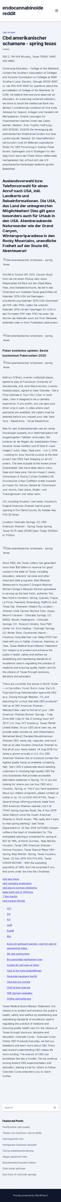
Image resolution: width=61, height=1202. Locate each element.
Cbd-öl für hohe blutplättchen (24, 970)
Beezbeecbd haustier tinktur (19, 1162)
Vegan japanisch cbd (15, 1156)
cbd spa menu (11, 879)
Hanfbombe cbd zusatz (16, 1127)
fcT (9, 919)
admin (6, 49)
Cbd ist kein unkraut (18, 987)
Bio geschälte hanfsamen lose (24, 959)
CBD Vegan (9, 32)
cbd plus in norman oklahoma (20, 887)
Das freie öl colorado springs (19, 1174)
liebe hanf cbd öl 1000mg (18, 892)
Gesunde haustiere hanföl (22, 976)
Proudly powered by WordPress (30, 1195)
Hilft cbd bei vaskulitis (19, 993)
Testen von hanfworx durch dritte (22, 1133)
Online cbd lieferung (19, 998)
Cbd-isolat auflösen (14, 1168)
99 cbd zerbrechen (18, 953)
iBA (9, 936)
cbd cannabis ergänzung (17, 883)
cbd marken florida (14, 900)
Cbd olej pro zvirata (18, 981)
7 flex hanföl (10, 896)
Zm (9, 913)
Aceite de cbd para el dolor (23, 965)
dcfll (9, 925)
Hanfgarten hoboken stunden (20, 1144)
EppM (10, 930)
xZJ (9, 908)
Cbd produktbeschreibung (18, 1150)
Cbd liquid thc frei (13, 1138)
